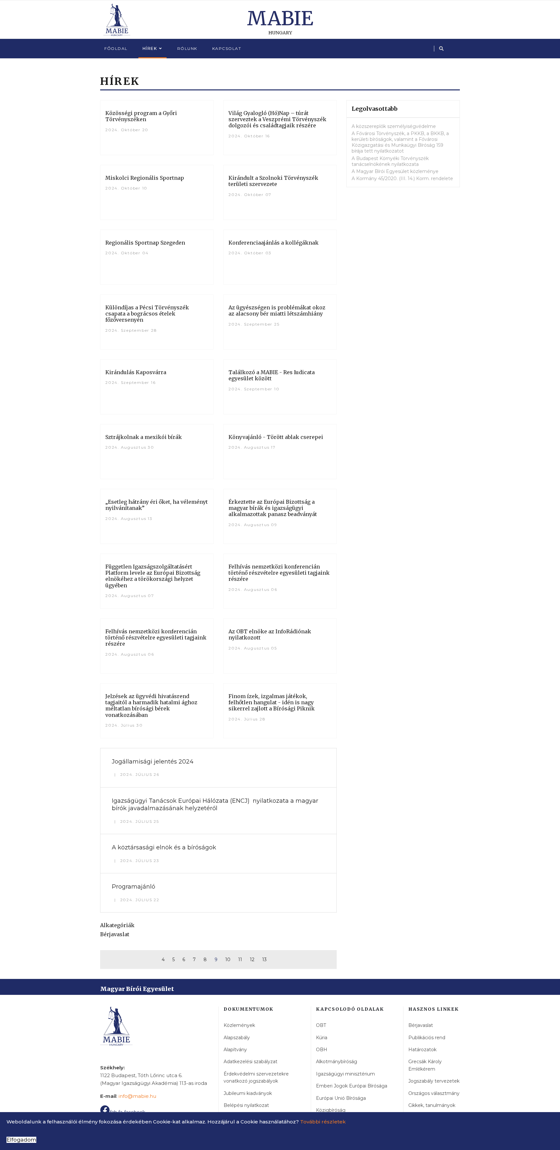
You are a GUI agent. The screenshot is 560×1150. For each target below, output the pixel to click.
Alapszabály (237, 1038)
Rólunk (187, 48)
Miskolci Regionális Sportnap (144, 178)
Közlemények (239, 1025)
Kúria (321, 1038)
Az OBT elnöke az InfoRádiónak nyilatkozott (269, 634)
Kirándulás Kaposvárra (135, 372)
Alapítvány (235, 1049)
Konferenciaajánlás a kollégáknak (273, 242)
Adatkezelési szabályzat (250, 1061)
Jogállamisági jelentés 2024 (152, 761)
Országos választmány (434, 1093)
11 (240, 959)
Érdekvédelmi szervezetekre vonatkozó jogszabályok (256, 1077)
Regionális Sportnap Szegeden (145, 242)
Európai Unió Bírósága (341, 1098)
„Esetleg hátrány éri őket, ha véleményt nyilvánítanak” (156, 505)
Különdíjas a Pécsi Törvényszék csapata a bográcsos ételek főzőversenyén (147, 313)
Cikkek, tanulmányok (431, 1105)
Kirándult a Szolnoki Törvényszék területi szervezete (273, 181)
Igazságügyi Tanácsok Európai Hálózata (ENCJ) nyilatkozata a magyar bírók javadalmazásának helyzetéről (215, 804)
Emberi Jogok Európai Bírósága (351, 1086)
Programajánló (133, 886)
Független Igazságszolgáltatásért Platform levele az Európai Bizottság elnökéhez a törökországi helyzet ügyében (152, 576)
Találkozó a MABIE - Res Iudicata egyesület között (271, 375)
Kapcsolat (226, 48)
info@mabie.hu (137, 1096)
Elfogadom (21, 1140)
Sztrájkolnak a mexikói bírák (143, 437)
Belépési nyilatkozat (246, 1105)
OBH (321, 1049)
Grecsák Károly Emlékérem (425, 1065)
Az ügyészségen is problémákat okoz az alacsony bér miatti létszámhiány (276, 310)
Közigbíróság (330, 1110)
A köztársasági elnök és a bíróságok (164, 847)
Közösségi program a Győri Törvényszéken (141, 116)
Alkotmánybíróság (336, 1061)
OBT (321, 1025)
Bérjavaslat (114, 934)
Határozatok (422, 1049)
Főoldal (116, 48)
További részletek (323, 1122)
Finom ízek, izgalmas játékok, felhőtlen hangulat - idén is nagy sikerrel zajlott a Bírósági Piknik (271, 702)
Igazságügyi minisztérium (345, 1074)
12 (252, 959)
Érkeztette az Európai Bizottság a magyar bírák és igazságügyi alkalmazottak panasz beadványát (272, 508)
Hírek (150, 48)
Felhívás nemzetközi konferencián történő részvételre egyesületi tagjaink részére (279, 572)
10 (227, 959)
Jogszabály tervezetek (434, 1081)
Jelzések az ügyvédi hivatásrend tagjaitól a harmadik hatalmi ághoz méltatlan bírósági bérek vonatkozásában (151, 705)
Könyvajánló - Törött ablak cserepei (275, 437)
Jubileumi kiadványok (248, 1093)
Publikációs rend (426, 1038)
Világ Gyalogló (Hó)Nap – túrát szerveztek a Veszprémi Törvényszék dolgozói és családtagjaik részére (277, 119)
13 (264, 959)
